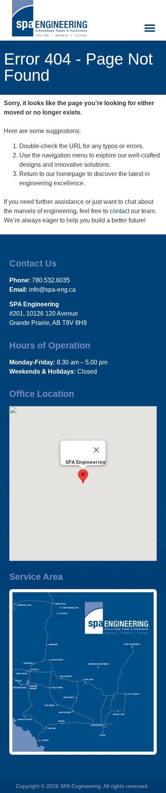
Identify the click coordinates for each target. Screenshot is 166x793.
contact (119, 211)
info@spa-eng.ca (52, 289)
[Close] (96, 450)
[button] (149, 28)
